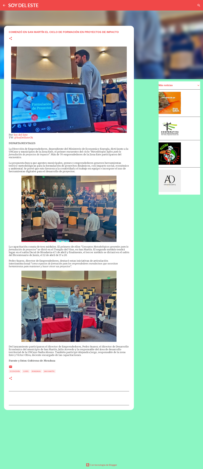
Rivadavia (36, 371)
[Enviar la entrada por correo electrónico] (10, 368)
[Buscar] (199, 5)
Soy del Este (21, 134)
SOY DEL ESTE (23, 5)
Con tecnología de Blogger (103, 464)
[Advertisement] (69, 435)
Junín (25, 371)
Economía (15, 371)
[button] (10, 39)
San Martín (49, 371)
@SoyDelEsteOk (23, 137)
